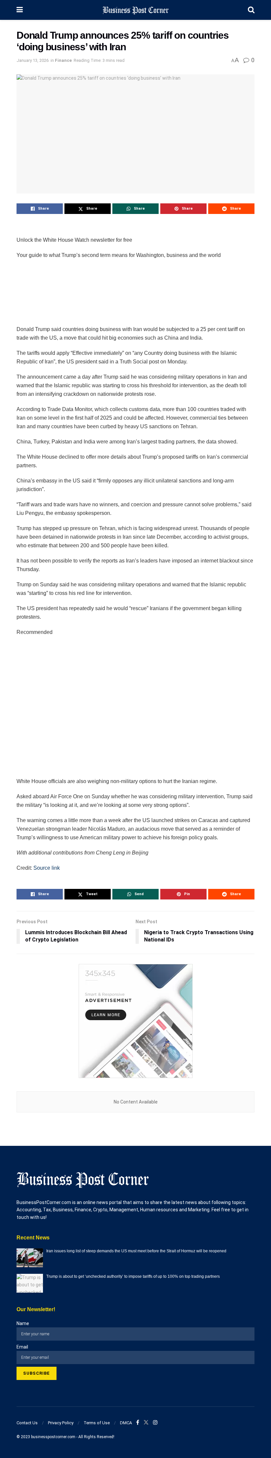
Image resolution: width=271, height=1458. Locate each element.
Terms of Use (97, 1422)
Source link (46, 868)
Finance (63, 60)
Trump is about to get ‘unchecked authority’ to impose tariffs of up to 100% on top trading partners (133, 1276)
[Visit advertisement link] (135, 1021)
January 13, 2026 (33, 60)
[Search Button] (251, 10)
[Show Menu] (20, 10)
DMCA (126, 1422)
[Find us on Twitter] (146, 1423)
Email (22, 1347)
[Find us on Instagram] (155, 1423)
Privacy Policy (60, 1422)
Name (23, 1323)
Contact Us (27, 1422)
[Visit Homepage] (135, 10)
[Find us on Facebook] (137, 1423)
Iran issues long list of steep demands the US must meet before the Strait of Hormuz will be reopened (136, 1251)
